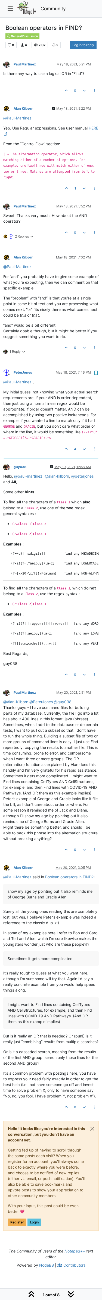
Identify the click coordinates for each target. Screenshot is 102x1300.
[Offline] (8, 64)
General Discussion (24, 36)
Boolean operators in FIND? (69, 877)
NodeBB (46, 1265)
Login (34, 1222)
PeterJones (23, 372)
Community (53, 8)
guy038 (20, 467)
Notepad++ (74, 1251)
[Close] (92, 1128)
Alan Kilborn (23, 108)
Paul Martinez (25, 64)
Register (17, 1222)
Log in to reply (83, 45)
